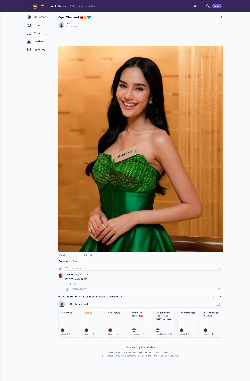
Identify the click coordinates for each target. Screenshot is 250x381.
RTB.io (170, 352)
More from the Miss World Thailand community (90, 296)
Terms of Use (157, 356)
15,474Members (76, 6)
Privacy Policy (174, 356)
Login (217, 6)
